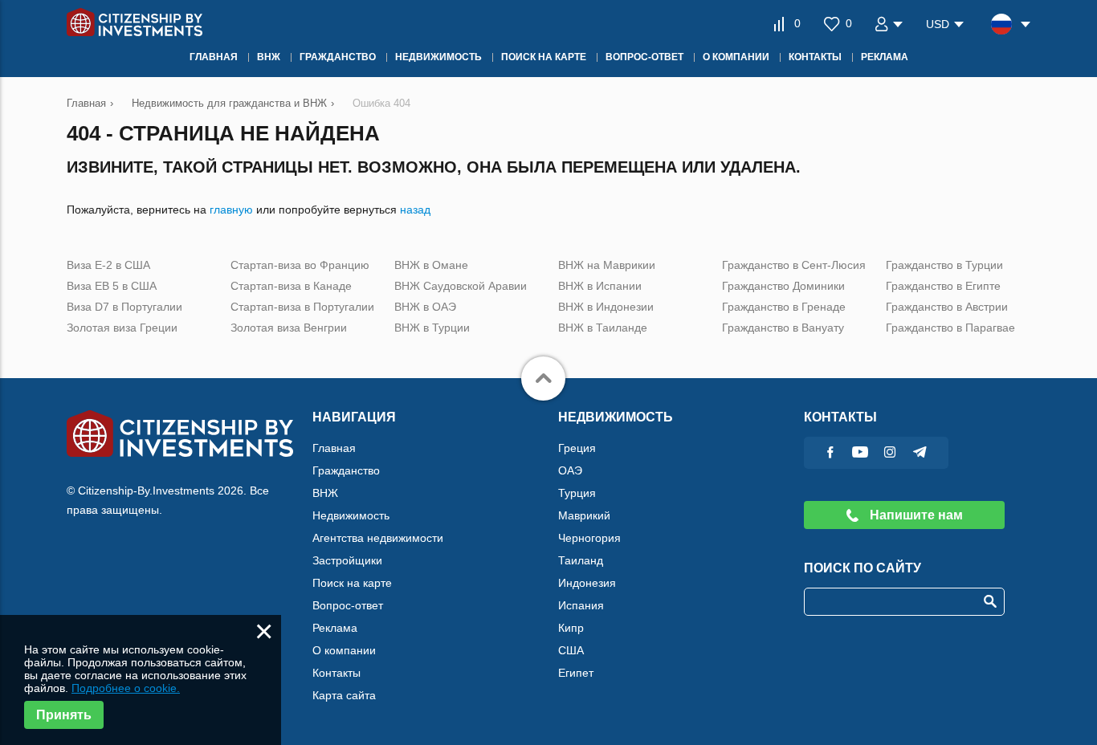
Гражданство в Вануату (783, 327)
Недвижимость (350, 515)
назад (415, 209)
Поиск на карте (352, 582)
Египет (575, 672)
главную (231, 209)
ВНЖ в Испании (600, 285)
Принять (64, 715)
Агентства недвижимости (377, 537)
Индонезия (587, 582)
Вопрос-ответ (347, 605)
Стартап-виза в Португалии (302, 306)
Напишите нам (915, 515)
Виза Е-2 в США (108, 265)
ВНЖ (325, 492)
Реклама (334, 627)
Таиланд (580, 560)
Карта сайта (344, 695)
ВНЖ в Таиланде (602, 327)
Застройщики (347, 560)
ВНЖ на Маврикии (606, 265)
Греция (577, 448)
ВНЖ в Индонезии (606, 306)
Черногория (589, 537)
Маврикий (584, 515)
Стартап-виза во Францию (299, 265)
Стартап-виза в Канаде (291, 285)
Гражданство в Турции (944, 265)
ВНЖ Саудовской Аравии (460, 285)
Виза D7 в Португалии (124, 306)
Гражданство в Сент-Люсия (794, 265)
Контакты (336, 672)
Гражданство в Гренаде (784, 306)
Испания (581, 605)
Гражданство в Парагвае (950, 327)
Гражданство (346, 470)
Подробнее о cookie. (125, 688)
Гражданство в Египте (943, 285)
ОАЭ (570, 470)
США (571, 650)
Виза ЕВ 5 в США (112, 285)
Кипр (571, 627)
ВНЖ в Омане (431, 265)
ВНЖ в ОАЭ (425, 306)
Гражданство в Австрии (947, 306)
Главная (334, 448)
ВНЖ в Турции (432, 327)
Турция (577, 492)
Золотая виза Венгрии (288, 327)
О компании (344, 650)
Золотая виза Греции (122, 327)
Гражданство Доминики (783, 285)
